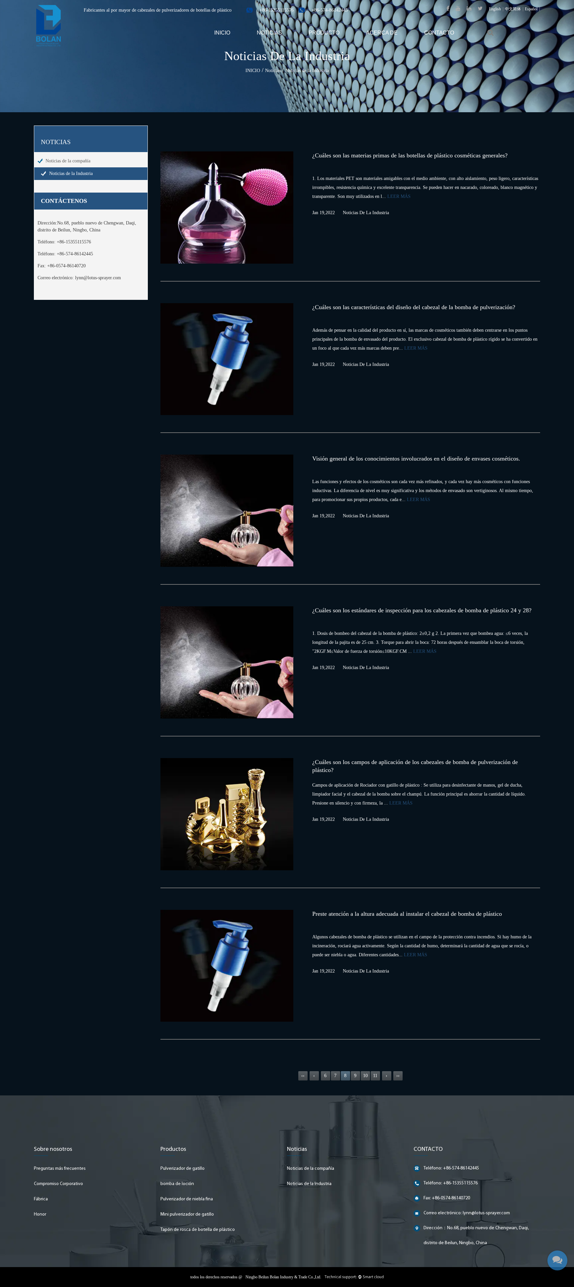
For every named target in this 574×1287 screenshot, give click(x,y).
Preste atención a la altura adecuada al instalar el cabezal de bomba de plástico (407, 913)
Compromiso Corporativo (58, 1183)
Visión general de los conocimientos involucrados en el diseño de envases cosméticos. (416, 458)
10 (365, 1075)
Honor (40, 1214)
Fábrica (41, 1199)
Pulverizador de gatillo (182, 1168)
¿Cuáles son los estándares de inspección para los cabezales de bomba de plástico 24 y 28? (421, 610)
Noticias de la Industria (71, 173)
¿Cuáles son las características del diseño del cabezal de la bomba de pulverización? (413, 307)
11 (375, 1075)
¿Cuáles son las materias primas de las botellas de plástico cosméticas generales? (410, 155)
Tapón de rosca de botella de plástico (197, 1229)
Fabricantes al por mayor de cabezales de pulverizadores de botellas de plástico (158, 10)
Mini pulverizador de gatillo (187, 1214)
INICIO (222, 33)
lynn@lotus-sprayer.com (98, 277)
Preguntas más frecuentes (60, 1168)
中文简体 (513, 9)
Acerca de (382, 33)
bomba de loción (177, 1183)
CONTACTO (439, 33)
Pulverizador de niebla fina (186, 1199)
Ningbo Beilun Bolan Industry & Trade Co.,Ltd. (283, 1277)
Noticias (269, 33)
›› (398, 1075)
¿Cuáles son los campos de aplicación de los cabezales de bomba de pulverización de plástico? (415, 766)
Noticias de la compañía (68, 160)
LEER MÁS (399, 196)
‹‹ (303, 1075)
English (495, 9)
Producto (324, 33)
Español (531, 9)
